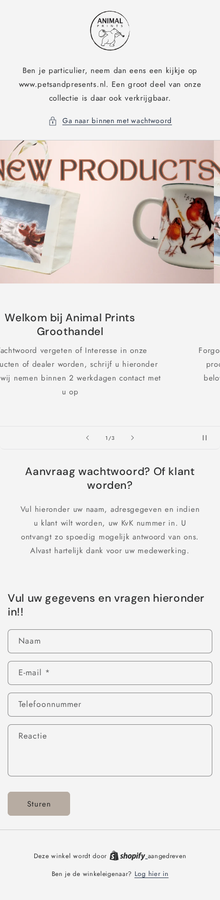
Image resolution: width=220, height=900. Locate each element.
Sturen (39, 804)
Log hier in (152, 874)
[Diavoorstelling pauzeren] (208, 438)
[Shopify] (128, 856)
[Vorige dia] (87, 438)
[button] (110, 120)
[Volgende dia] (132, 438)
